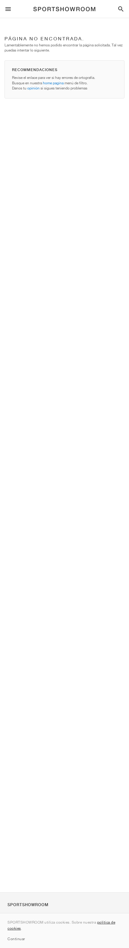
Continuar (16, 939)
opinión (33, 88)
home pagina (53, 83)
